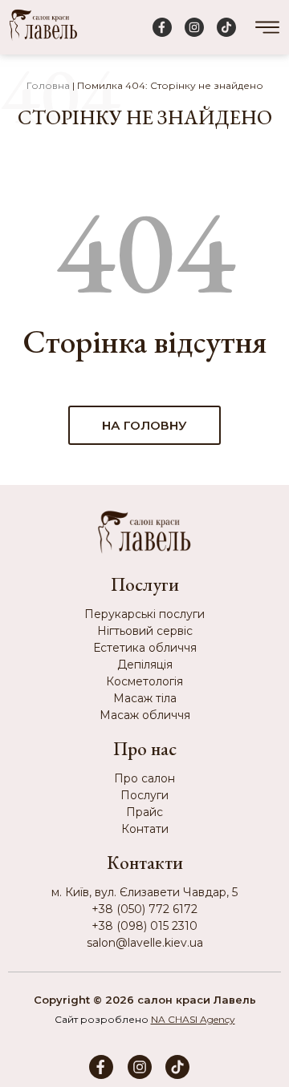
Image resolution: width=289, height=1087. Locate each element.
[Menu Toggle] (267, 27)
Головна (48, 85)
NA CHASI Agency (193, 1019)
